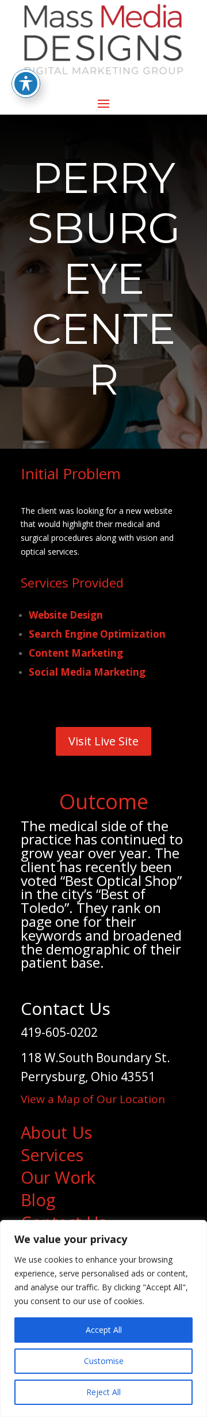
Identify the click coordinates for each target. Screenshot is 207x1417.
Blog (38, 1199)
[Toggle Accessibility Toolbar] (26, 83)
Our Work (58, 1177)
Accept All (104, 1329)
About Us (56, 1132)
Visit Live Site (103, 741)
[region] (103, 1318)
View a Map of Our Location (93, 1099)
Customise (104, 1360)
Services (52, 1154)
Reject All (103, 1391)
